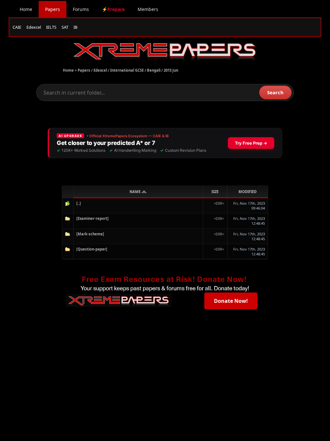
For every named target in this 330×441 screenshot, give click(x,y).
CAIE (17, 27)
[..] (78, 203)
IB (75, 27)
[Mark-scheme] (90, 233)
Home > (70, 70)
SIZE (214, 191)
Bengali (153, 70)
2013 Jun (171, 70)
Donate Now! (231, 300)
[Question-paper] (91, 249)
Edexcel (33, 27)
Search (275, 92)
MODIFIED (247, 191)
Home (26, 9)
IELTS (51, 27)
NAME (135, 191)
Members (148, 9)
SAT (65, 27)
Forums (81, 9)
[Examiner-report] (92, 218)
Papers (52, 9)
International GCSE (127, 70)
